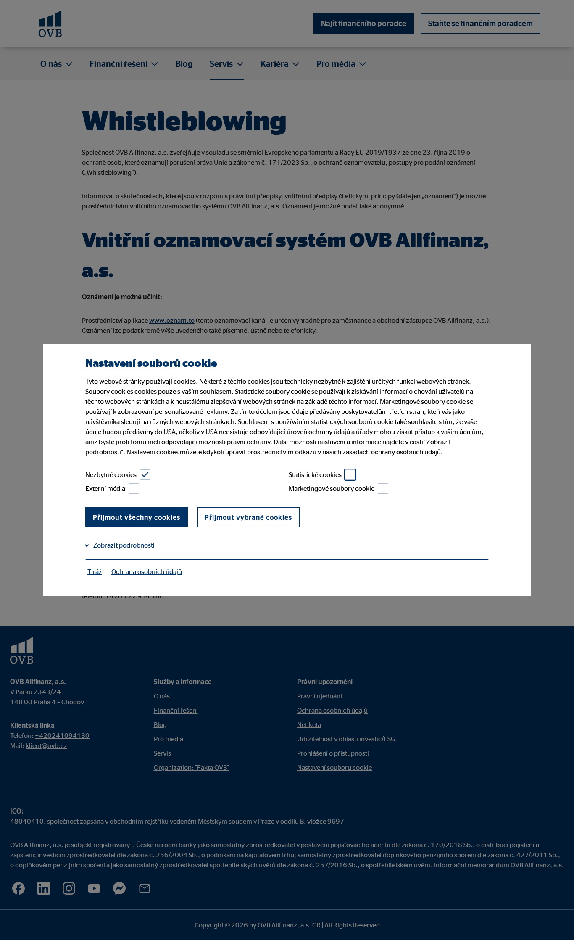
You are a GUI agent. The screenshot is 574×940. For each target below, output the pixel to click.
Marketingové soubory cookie (331, 488)
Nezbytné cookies (111, 474)
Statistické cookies (315, 474)
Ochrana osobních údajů (146, 571)
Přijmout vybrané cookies (248, 517)
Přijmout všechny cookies (136, 517)
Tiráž (94, 571)
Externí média (105, 488)
